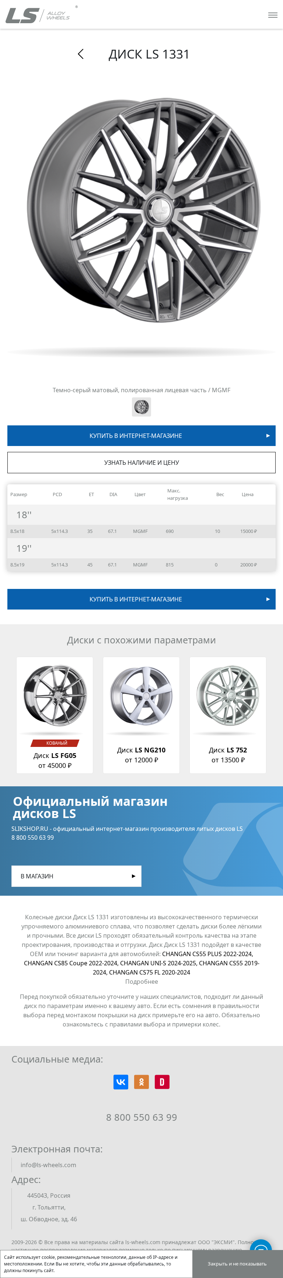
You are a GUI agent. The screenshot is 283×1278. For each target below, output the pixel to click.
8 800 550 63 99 (141, 1117)
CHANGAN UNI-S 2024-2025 (159, 963)
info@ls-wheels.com (48, 1165)
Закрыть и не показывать (237, 1263)
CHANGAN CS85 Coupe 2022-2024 (72, 963)
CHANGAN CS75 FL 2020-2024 (149, 972)
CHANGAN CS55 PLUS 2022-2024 (207, 954)
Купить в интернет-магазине (136, 436)
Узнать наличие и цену (141, 463)
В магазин (37, 876)
